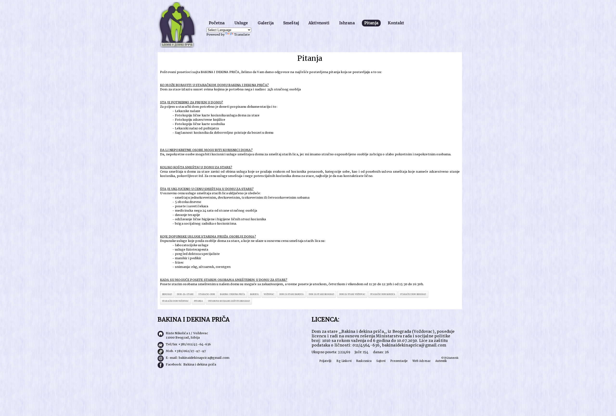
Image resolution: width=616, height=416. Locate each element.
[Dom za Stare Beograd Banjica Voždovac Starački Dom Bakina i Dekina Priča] (178, 25)
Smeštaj (291, 22)
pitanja (198, 301)
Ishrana (347, 22)
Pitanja (371, 22)
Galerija (266, 22)
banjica (254, 294)
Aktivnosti (319, 22)
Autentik (441, 361)
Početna (217, 22)
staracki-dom (207, 294)
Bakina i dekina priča (199, 364)
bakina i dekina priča (232, 294)
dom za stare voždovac (352, 294)
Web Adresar (421, 361)
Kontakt (396, 22)
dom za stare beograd (321, 294)
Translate (242, 34)
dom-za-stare (185, 294)
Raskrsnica (364, 361)
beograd (167, 294)
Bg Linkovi (344, 361)
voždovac (269, 294)
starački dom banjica (382, 294)
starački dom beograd (413, 294)
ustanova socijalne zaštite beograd (229, 301)
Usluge (241, 22)
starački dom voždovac (175, 301)
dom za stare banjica (291, 294)
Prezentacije (399, 361)
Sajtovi (381, 361)
